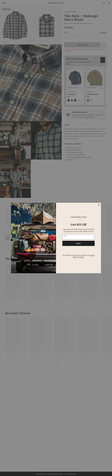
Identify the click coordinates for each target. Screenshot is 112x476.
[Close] (99, 205)
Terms (82, 257)
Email (65, 235)
